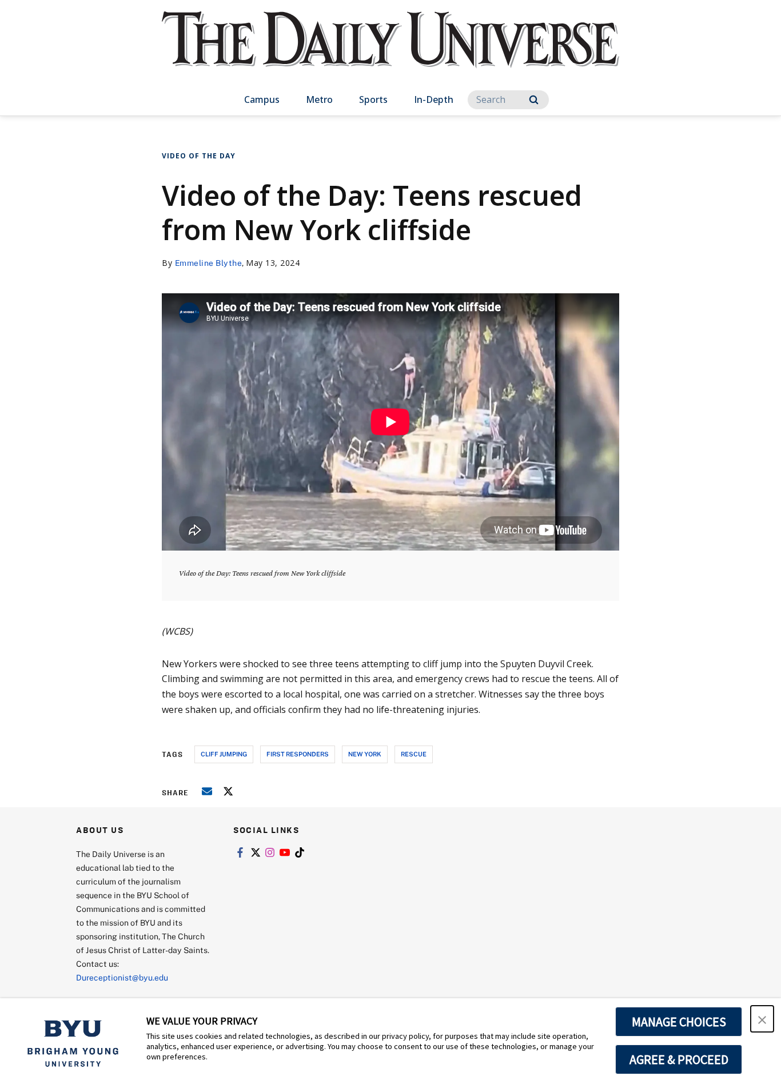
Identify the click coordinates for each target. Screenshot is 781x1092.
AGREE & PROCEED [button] (678, 1059)
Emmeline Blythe (208, 263)
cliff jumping (224, 754)
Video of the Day (199, 156)
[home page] (390, 51)
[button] (762, 1019)
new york (364, 754)
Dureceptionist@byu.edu (122, 977)
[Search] (534, 100)
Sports (373, 99)
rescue (414, 754)
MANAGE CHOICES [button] (679, 1022)
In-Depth (433, 99)
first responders (297, 754)
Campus (262, 99)
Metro (319, 99)
